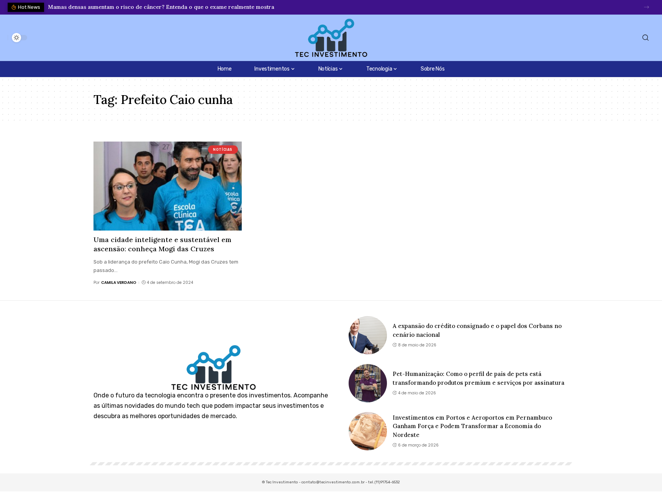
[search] (645, 38)
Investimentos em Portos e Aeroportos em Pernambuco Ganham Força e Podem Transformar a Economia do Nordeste (472, 426)
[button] (646, 7)
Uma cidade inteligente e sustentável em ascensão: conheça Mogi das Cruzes (162, 244)
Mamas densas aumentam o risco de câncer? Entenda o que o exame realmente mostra (161, 6)
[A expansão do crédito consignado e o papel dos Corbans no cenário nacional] (368, 335)
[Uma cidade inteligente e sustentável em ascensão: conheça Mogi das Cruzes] (167, 186)
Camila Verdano (118, 282)
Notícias (223, 150)
